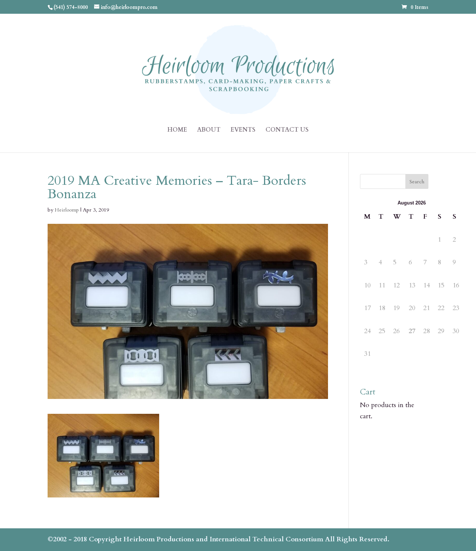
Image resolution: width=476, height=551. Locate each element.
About (209, 130)
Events (243, 130)
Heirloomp (67, 209)
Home (177, 130)
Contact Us (287, 130)
